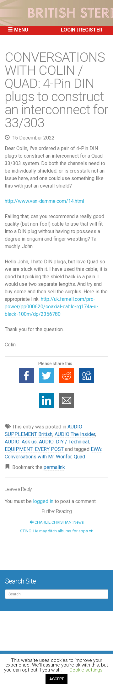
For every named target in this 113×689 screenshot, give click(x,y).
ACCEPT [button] (56, 679)
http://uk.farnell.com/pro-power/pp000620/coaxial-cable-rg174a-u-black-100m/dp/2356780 (51, 306)
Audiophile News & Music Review (56, 13)
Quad (79, 457)
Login (68, 30)
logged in (43, 501)
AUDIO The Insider (75, 434)
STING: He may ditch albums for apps (54, 531)
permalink (54, 467)
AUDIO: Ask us (21, 442)
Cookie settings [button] (86, 670)
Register (90, 30)
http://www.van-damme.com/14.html (44, 201)
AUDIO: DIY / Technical (64, 442)
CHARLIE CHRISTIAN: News (59, 522)
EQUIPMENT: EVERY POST (34, 449)
